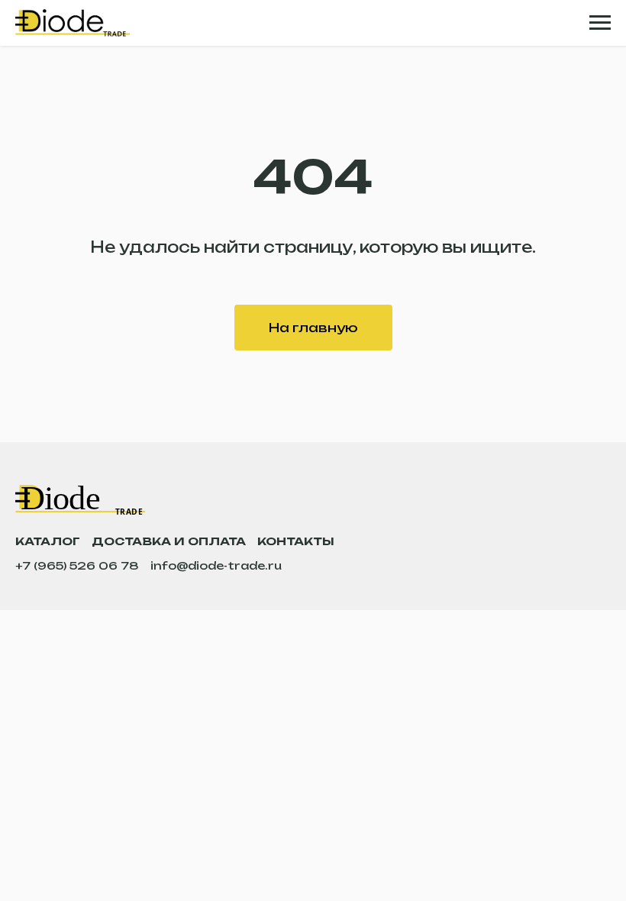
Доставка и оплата (169, 540)
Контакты (295, 540)
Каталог (47, 540)
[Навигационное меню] (600, 23)
